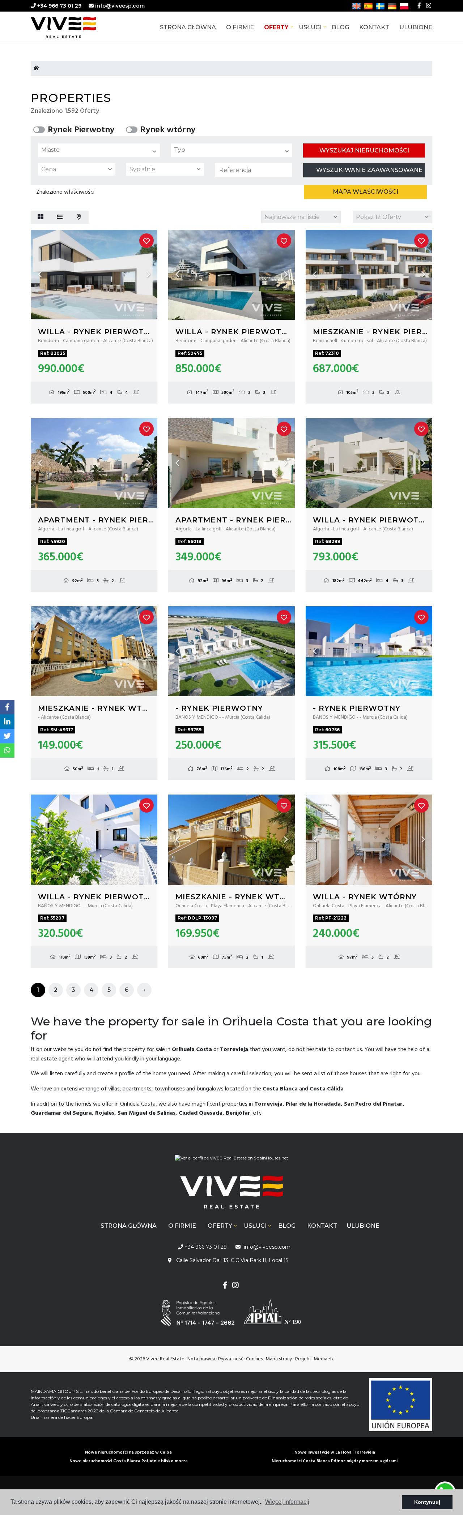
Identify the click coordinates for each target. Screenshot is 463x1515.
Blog (340, 27)
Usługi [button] (310, 27)
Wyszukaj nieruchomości (364, 150)
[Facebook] (419, 6)
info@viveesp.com (120, 6)
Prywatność (230, 1359)
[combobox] (99, 150)
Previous (40, 275)
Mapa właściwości (365, 191)
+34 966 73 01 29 (58, 6)
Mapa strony (279, 1359)
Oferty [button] (276, 27)
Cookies (254, 1359)
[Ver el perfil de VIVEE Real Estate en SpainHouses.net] (231, 1160)
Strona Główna (188, 27)
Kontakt (374, 27)
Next (148, 275)
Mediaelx (324, 1359)
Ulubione (415, 27)
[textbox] (101, 150)
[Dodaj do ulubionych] (146, 240)
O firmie (240, 27)
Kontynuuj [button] (427, 1502)
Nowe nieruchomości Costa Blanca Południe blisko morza (128, 1461)
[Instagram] (428, 6)
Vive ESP (74, 27)
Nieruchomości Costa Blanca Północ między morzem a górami (335, 1461)
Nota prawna (201, 1359)
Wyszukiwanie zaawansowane (369, 170)
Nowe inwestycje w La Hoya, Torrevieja (334, 1452)
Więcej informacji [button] (287, 1502)
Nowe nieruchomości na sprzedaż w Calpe (128, 1452)
